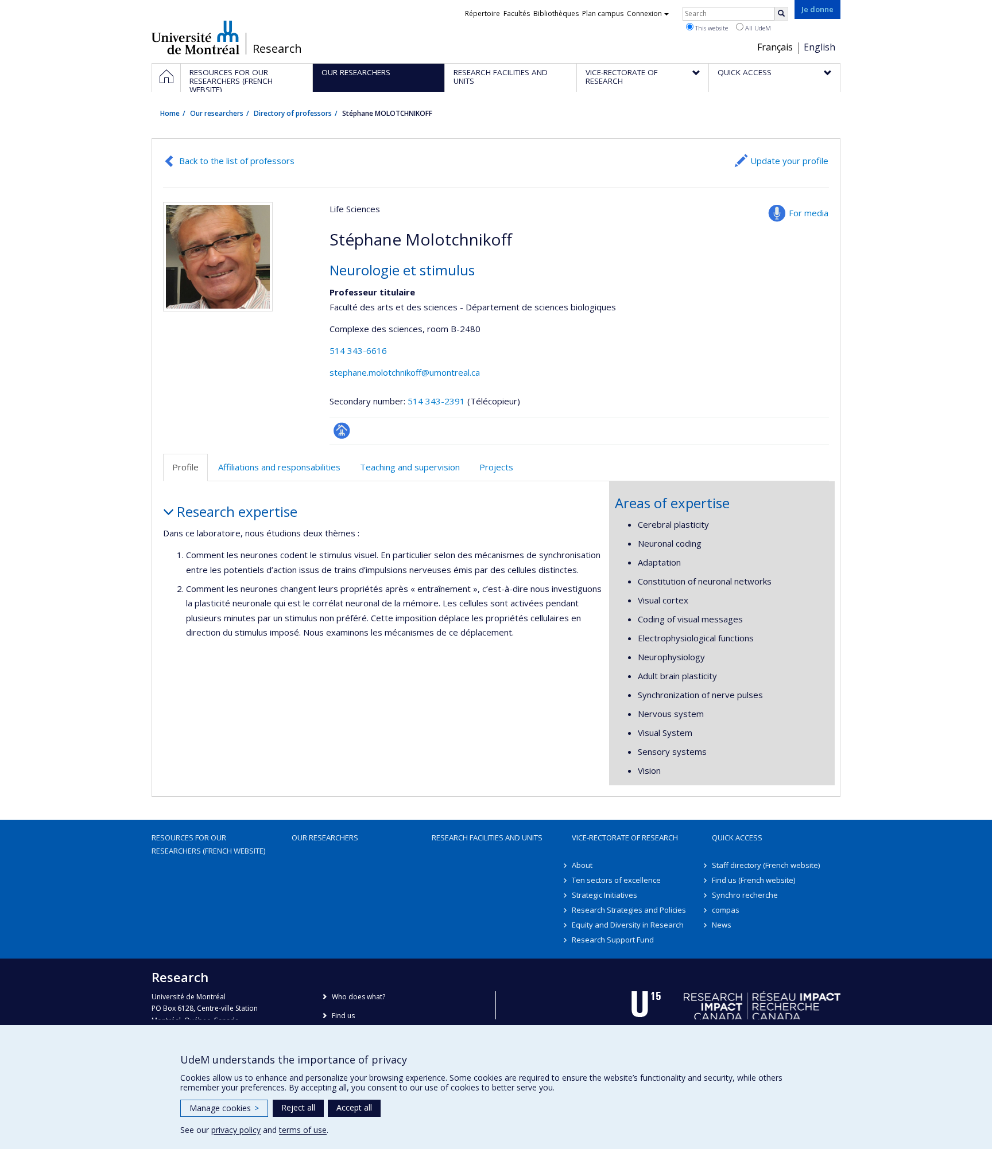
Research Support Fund (613, 939)
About (582, 865)
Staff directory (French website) (766, 865)
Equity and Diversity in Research (628, 925)
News (721, 925)
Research (277, 48)
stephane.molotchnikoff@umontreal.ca (405, 372)
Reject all (298, 1107)
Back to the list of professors (236, 160)
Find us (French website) (753, 880)
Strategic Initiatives (604, 895)
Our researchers (216, 113)
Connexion (644, 13)
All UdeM (757, 28)
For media (808, 213)
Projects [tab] (496, 467)
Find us (343, 1016)
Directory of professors (293, 113)
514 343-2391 (437, 401)
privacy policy (236, 1129)
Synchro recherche (745, 895)
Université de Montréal (195, 37)
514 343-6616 (358, 350)
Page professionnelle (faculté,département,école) (342, 430)
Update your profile (789, 160)
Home (170, 113)
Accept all (354, 1107)
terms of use (303, 1129)
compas (725, 910)
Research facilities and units (487, 837)
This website (710, 28)
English (819, 47)
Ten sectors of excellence (616, 880)
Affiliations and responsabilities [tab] (279, 467)
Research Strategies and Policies (629, 910)
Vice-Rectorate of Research (625, 837)
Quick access (737, 837)
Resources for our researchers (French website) (208, 843)
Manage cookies (224, 1108)
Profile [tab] (185, 467)
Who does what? (358, 997)
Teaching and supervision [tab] (410, 467)
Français (775, 47)
